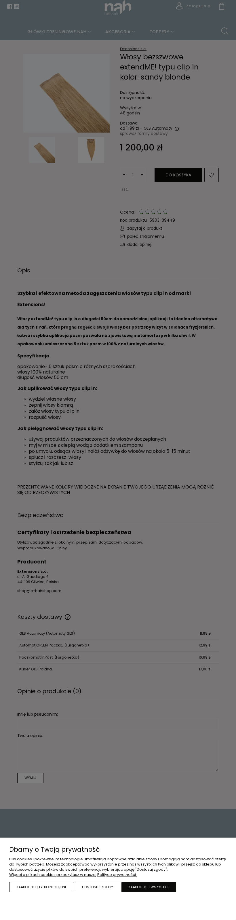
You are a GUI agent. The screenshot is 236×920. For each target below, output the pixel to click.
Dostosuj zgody (97, 887)
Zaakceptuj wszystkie (148, 887)
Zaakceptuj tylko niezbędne (41, 887)
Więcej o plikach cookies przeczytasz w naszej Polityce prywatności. (73, 874)
